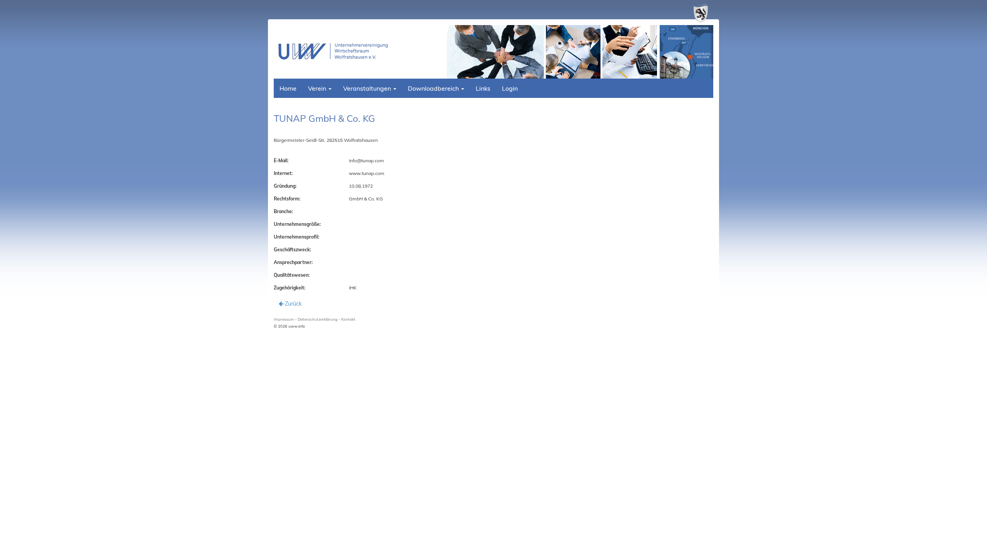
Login (510, 88)
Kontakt (348, 319)
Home (288, 88)
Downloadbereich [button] (434, 88)
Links (483, 88)
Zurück (292, 303)
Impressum (284, 319)
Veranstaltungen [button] (367, 88)
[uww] (336, 51)
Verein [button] (318, 88)
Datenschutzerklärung (317, 319)
